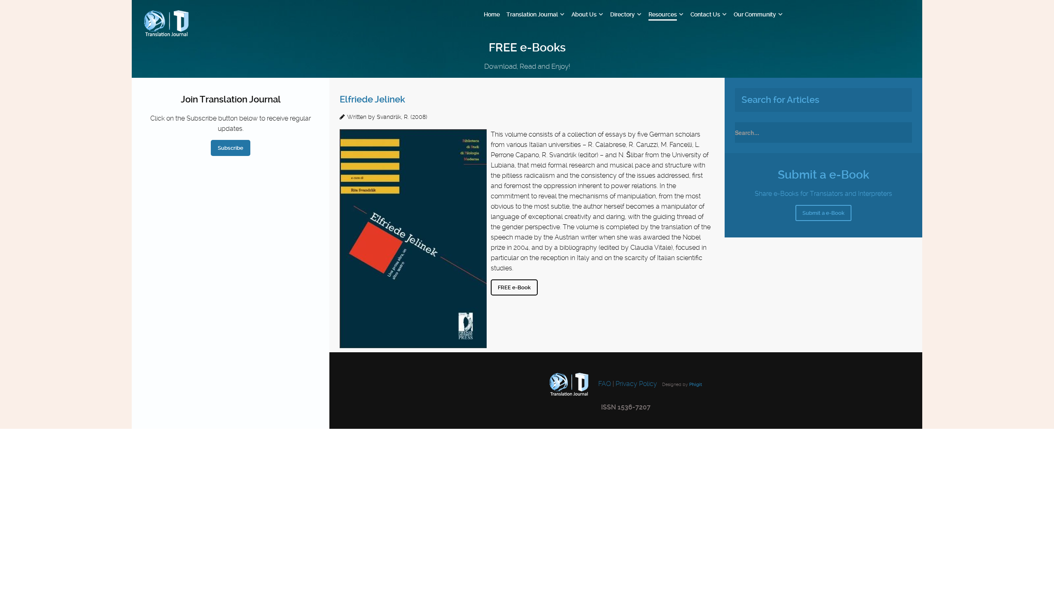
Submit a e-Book (823, 213)
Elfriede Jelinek (372, 99)
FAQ (604, 384)
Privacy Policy (636, 384)
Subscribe (230, 148)
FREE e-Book (514, 287)
